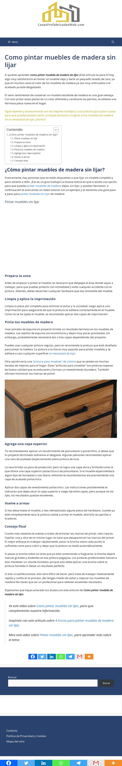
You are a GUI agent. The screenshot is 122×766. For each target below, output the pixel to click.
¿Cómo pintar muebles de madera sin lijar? (33, 134)
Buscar (12, 677)
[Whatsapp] (61, 656)
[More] (89, 656)
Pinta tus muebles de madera (29, 149)
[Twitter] (42, 656)
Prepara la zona (22, 142)
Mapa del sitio (15, 741)
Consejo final (21, 160)
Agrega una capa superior (27, 153)
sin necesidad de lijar (62, 353)
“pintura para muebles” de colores (54, 361)
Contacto (11, 730)
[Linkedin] (51, 656)
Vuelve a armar (22, 156)
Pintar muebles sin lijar (25, 138)
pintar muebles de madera (44, 186)
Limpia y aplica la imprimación (29, 145)
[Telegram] (70, 656)
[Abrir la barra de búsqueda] (113, 42)
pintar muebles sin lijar (35, 194)
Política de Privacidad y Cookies (26, 736)
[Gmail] (79, 656)
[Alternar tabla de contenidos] (54, 130)
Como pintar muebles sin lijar (57, 606)
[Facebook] (32, 656)
